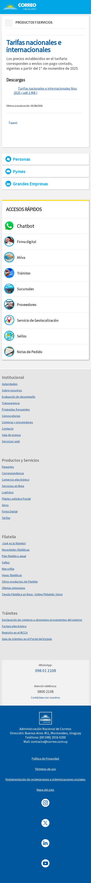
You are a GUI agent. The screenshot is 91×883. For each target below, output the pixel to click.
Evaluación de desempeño (18, 397)
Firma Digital (10, 511)
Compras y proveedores (17, 422)
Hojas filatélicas (12, 575)
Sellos (6, 562)
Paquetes (8, 467)
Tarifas (6, 518)
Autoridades (10, 384)
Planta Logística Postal (16, 499)
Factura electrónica (14, 626)
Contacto (8, 428)
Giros (5, 505)
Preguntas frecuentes (16, 409)
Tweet (13, 123)
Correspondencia (13, 473)
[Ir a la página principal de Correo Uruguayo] (21, 6)
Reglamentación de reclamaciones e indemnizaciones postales (45, 779)
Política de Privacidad (45, 758)
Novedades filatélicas (16, 550)
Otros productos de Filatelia (20, 581)
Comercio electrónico (15, 479)
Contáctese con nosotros (45, 697)
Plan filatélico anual (14, 556)
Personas (21, 159)
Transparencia (11, 403)
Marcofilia (8, 569)
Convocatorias (11, 416)
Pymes (19, 171)
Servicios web (11, 441)
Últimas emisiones (13, 588)
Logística (8, 492)
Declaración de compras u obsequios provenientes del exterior (42, 620)
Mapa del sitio (45, 790)
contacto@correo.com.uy (49, 741)
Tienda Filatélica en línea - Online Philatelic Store (32, 594)
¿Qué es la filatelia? (14, 543)
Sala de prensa (11, 435)
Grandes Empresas (30, 184)
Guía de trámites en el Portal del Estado (27, 639)
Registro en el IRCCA (15, 632)
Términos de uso (45, 769)
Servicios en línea (13, 486)
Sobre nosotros (12, 390)
